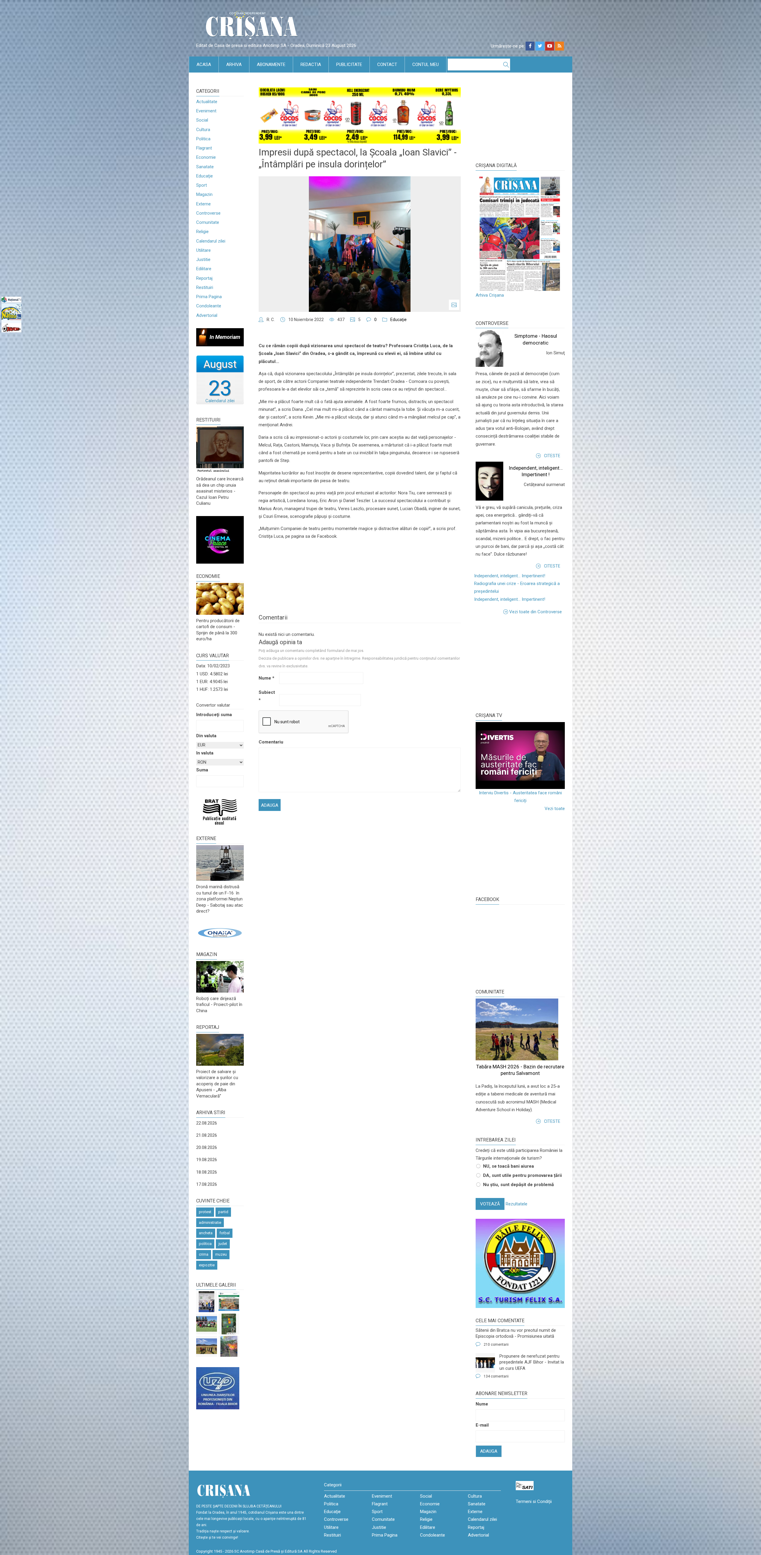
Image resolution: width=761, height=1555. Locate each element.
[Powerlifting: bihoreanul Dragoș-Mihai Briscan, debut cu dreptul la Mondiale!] (206, 1301)
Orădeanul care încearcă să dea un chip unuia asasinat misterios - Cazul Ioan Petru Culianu (219, 491)
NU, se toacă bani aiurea (508, 1166)
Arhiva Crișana (490, 295)
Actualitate (206, 101)
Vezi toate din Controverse (535, 611)
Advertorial (206, 315)
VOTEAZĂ (490, 1204)
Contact (387, 64)
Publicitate (349, 64)
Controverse (208, 213)
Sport (201, 185)
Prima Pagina (209, 296)
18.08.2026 (206, 1172)
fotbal (224, 1233)
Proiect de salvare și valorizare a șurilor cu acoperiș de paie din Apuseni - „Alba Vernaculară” (217, 1084)
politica (205, 1243)
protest (205, 1212)
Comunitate (207, 222)
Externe (203, 204)
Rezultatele (516, 1204)
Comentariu (268, 742)
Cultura (203, 129)
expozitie (207, 1265)
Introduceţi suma (214, 714)
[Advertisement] (520, 663)
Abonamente (271, 64)
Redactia (311, 64)
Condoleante (208, 306)
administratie (210, 1222)
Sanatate (205, 166)
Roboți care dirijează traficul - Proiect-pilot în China (219, 1004)
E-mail (482, 1425)
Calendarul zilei (210, 241)
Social (202, 120)
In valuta (204, 753)
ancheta (206, 1233)
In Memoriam (225, 337)
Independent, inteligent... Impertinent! (509, 575)
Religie (202, 231)
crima (203, 1254)
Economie (206, 157)
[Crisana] (252, 26)
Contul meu (425, 64)
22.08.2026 (206, 1123)
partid (223, 1212)
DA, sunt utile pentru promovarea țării (522, 1175)
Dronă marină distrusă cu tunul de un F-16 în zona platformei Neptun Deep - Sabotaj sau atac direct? (219, 899)
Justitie (203, 259)
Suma (202, 770)
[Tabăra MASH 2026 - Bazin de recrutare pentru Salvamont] (206, 1346)
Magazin (204, 194)
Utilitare (203, 250)
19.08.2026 (206, 1159)
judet (222, 1243)
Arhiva (234, 64)
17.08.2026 (206, 1184)
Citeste (552, 455)
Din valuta (206, 735)
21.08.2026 (206, 1135)
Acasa (203, 64)
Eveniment (206, 111)
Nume (266, 678)
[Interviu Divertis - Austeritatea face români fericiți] (520, 755)
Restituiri (204, 287)
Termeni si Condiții (534, 1501)
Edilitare (203, 268)
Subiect (267, 696)
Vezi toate (555, 808)
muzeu (221, 1254)
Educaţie (204, 176)
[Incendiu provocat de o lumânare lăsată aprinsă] (228, 1346)
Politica (203, 138)
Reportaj (204, 278)
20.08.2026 (206, 1147)
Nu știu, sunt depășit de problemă (518, 1184)
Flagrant (204, 148)
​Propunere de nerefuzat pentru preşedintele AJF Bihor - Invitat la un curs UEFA (531, 1362)
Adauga (488, 1451)
